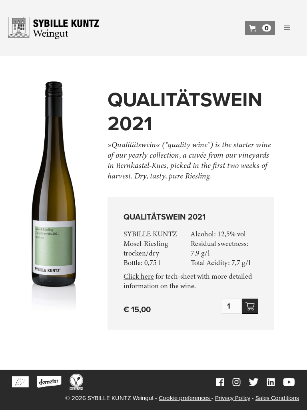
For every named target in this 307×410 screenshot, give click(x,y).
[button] (260, 28)
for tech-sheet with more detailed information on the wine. (188, 281)
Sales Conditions (277, 398)
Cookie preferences (185, 398)
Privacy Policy (232, 398)
